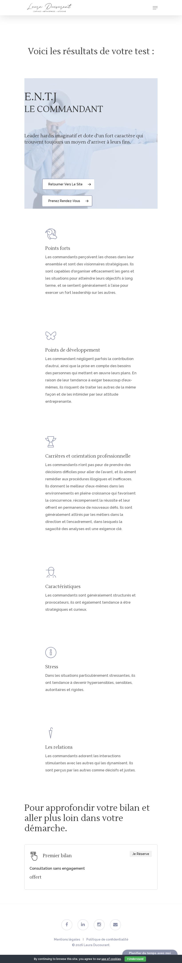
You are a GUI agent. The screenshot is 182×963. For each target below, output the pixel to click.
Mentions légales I (70, 939)
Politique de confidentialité (107, 939)
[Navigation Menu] (155, 8)
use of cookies (111, 959)
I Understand (135, 959)
